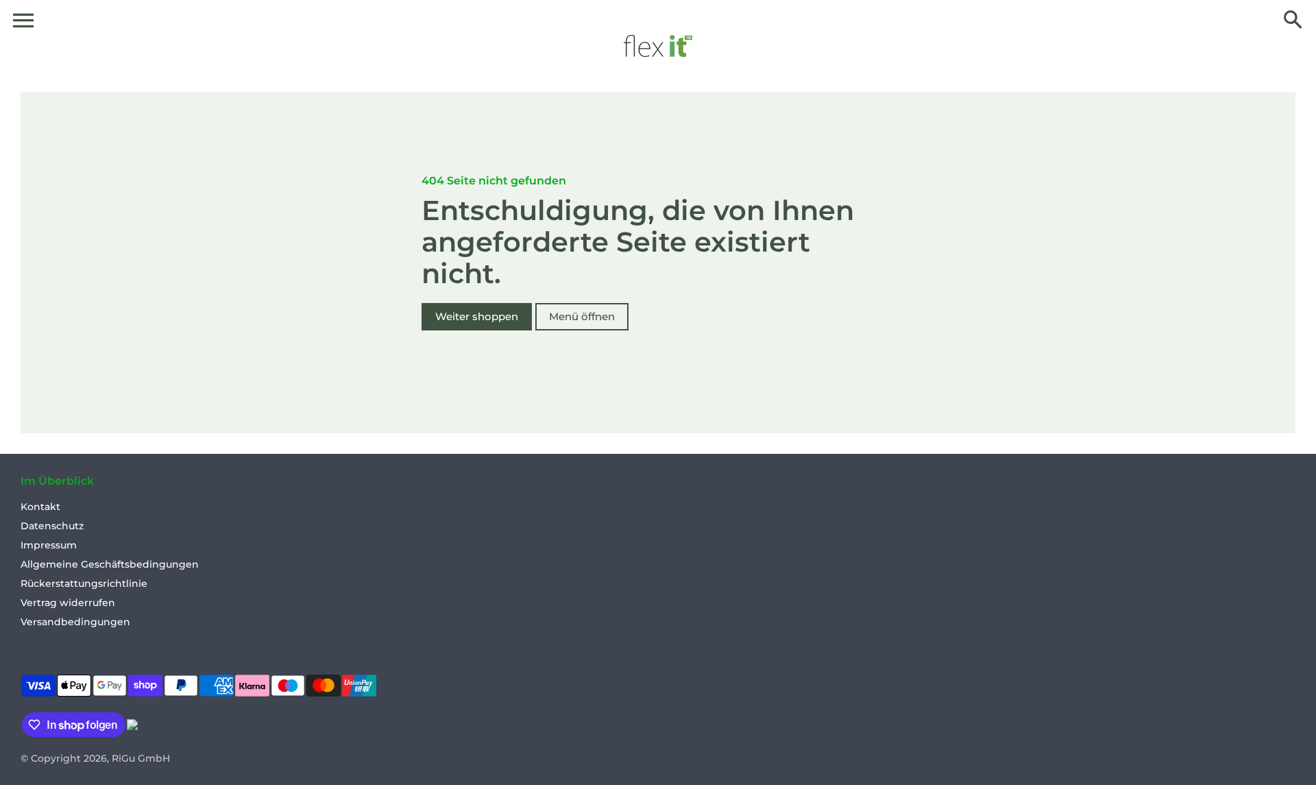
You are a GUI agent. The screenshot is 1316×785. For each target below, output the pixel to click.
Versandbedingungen (75, 622)
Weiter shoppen (476, 316)
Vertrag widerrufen (68, 602)
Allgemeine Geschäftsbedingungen (110, 564)
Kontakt (40, 506)
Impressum (49, 545)
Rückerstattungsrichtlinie (84, 583)
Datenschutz (52, 526)
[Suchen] (1292, 20)
